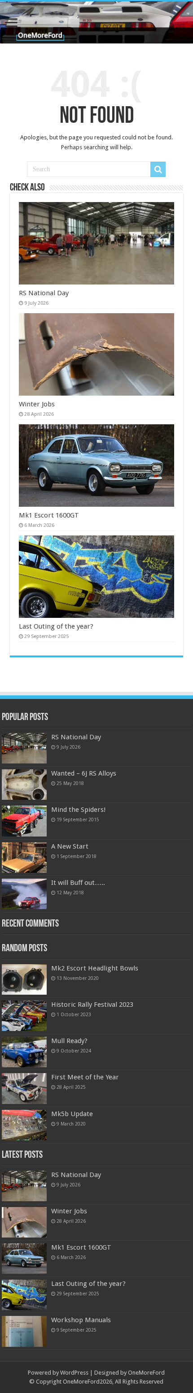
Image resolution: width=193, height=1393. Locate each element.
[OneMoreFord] (96, 22)
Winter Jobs (37, 404)
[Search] (158, 169)
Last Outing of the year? (56, 626)
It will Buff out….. (78, 883)
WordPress (74, 1372)
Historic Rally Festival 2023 (92, 1005)
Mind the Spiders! (78, 810)
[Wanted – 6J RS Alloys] (24, 784)
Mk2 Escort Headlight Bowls (94, 968)
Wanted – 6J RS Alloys (83, 773)
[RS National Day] (24, 748)
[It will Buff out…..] (24, 894)
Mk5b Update (72, 1114)
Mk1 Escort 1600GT (49, 515)
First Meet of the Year (85, 1077)
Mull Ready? (69, 1041)
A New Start (69, 846)
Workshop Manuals (81, 1320)
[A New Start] (24, 857)
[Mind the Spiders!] (24, 821)
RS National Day (44, 293)
